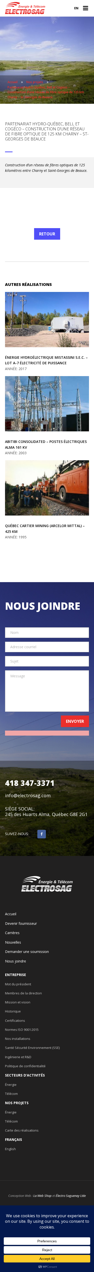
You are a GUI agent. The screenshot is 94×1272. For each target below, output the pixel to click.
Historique (13, 1011)
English (10, 1149)
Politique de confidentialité (25, 1066)
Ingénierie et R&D (18, 1057)
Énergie (11, 1085)
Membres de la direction (23, 993)
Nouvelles (13, 942)
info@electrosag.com (28, 795)
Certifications (15, 1021)
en (76, 8)
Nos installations (17, 1039)
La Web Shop (42, 1195)
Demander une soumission (27, 951)
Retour (47, 234)
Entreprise (15, 975)
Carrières (12, 933)
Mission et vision (17, 1002)
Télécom (11, 1094)
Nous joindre (15, 961)
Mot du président (18, 984)
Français (13, 1139)
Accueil (10, 914)
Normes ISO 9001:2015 (22, 1030)
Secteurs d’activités (25, 1075)
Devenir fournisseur (21, 923)
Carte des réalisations (22, 1130)
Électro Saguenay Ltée (71, 1195)
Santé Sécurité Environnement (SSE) (32, 1048)
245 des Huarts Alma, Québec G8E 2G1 (46, 814)
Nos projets (17, 1103)
